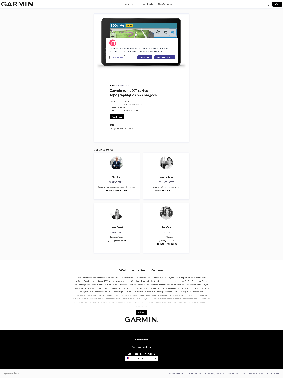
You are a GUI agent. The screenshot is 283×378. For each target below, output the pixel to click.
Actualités (129, 4)
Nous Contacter (165, 4)
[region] (142, 50)
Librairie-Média (146, 4)
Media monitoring (177, 373)
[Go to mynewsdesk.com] (11, 373)
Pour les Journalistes (236, 373)
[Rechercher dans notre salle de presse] (267, 4)
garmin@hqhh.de (166, 240)
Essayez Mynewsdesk (214, 373)
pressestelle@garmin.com (117, 190)
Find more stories (256, 373)
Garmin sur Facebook (141, 347)
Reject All (145, 57)
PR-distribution (194, 373)
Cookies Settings (117, 57)
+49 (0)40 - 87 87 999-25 (166, 244)
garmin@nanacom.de (117, 240)
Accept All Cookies (164, 57)
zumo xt (130, 128)
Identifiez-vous (273, 373)
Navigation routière (118, 128)
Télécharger (117, 117)
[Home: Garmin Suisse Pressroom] (17, 4)
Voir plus (141, 312)
